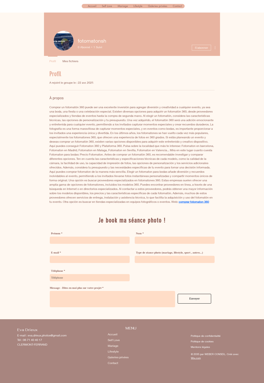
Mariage (113, 345)
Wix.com (196, 358)
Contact (113, 363)
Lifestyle (113, 351)
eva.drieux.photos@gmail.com (47, 335)
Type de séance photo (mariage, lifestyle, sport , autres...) (169, 252)
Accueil (112, 334)
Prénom (55, 233)
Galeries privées (118, 357)
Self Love (114, 340)
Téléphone (57, 271)
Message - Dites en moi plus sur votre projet (75, 288)
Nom (139, 233)
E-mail (55, 252)
